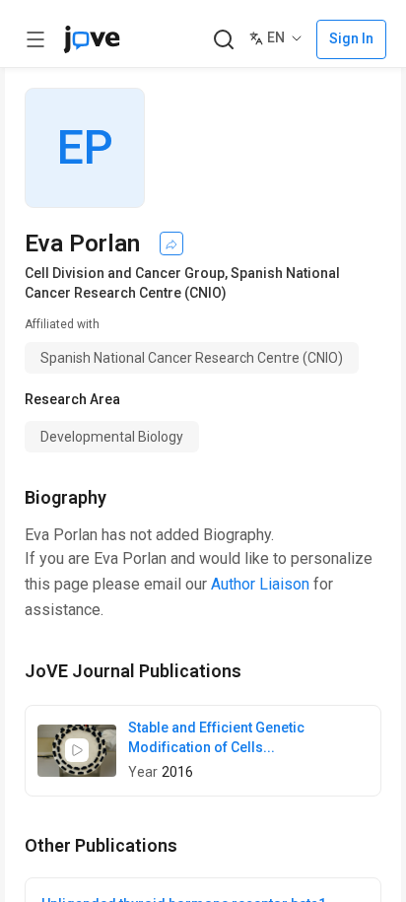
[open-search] (223, 40)
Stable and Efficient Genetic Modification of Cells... (216, 737)
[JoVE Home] (91, 39)
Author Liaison (260, 584)
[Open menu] (35, 39)
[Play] (77, 750)
